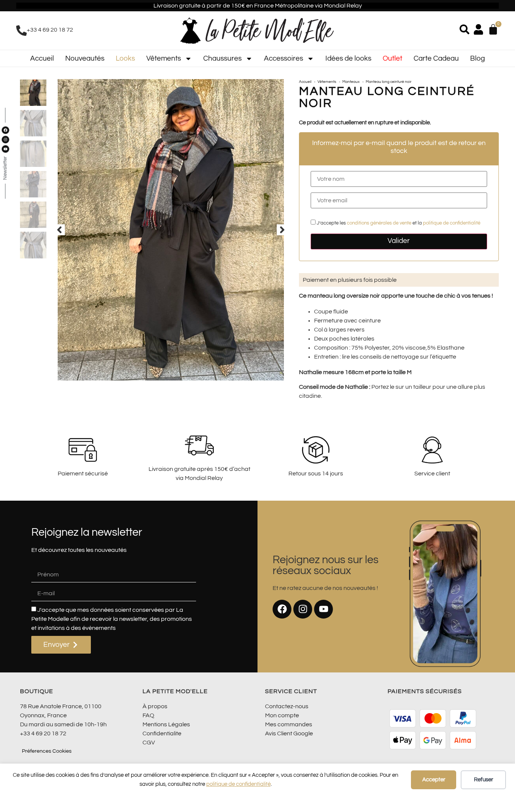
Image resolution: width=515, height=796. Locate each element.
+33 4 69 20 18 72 (50, 30)
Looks (125, 58)
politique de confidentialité (238, 784)
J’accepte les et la (398, 223)
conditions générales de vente (379, 223)
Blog (477, 58)
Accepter (433, 779)
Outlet (392, 58)
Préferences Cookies (47, 751)
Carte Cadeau (436, 58)
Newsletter (5, 168)
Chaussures (222, 58)
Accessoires (283, 58)
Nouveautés (84, 58)
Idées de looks (348, 58)
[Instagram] (302, 609)
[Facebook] (282, 609)
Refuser (483, 779)
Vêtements (163, 58)
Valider (399, 240)
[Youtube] (323, 609)
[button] (59, 230)
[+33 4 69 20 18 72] (21, 30)
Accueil (42, 58)
